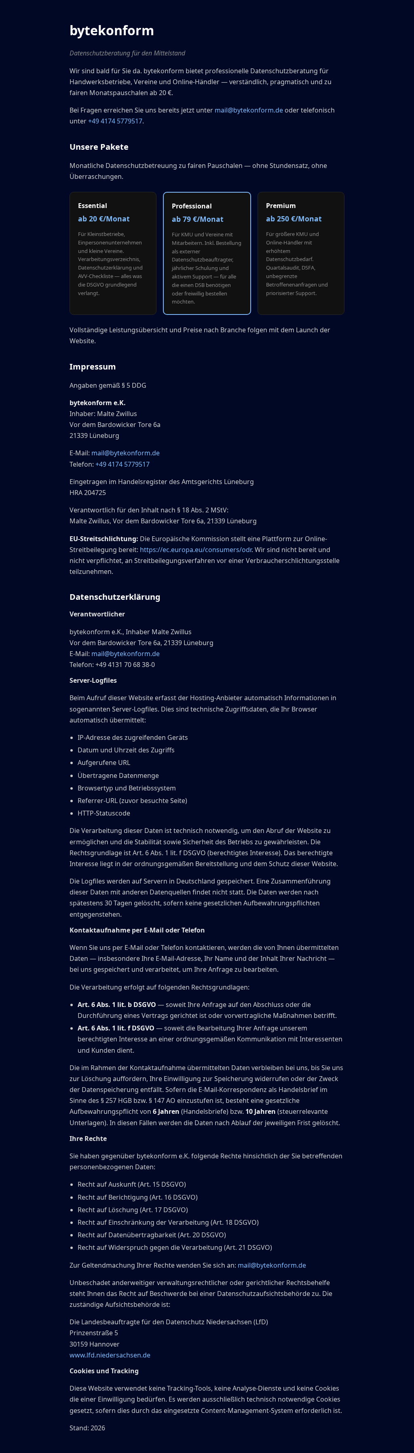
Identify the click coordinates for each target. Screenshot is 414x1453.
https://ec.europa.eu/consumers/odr (195, 549)
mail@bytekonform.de (249, 110)
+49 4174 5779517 (115, 121)
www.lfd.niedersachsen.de (110, 1355)
